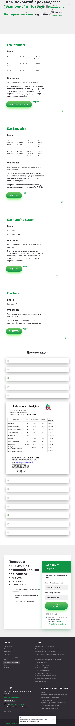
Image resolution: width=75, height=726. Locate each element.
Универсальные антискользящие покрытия (49, 654)
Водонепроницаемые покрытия (45, 678)
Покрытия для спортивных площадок (47, 649)
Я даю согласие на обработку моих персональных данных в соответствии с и (57, 621)
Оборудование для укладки (50, 697)
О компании (8, 646)
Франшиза (7, 652)
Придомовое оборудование (50, 705)
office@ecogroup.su (18, 704)
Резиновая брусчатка (42, 665)
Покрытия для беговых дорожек (45, 652)
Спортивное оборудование (49, 708)
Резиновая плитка (41, 662)
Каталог (43, 692)
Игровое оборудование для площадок (53, 703)
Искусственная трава (42, 670)
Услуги (6, 660)
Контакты (7, 668)
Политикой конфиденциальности (57, 624)
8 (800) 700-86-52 (55, 13)
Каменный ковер (40, 681)
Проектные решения (11, 662)
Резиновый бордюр (41, 668)
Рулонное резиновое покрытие (45, 676)
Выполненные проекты (11, 649)
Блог (5, 665)
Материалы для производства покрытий (54, 695)
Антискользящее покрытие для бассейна (48, 657)
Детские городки (46, 700)
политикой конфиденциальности (29, 721)
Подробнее (26, 266)
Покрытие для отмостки (43, 673)
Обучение (7, 654)
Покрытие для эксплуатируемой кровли (48, 660)
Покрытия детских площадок (44, 646)
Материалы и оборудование (13, 657)
